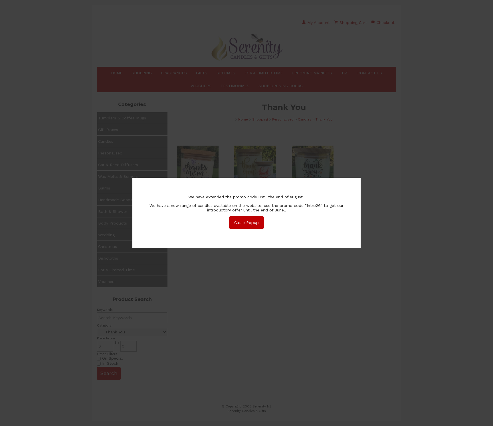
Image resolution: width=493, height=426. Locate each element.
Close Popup (246, 222)
